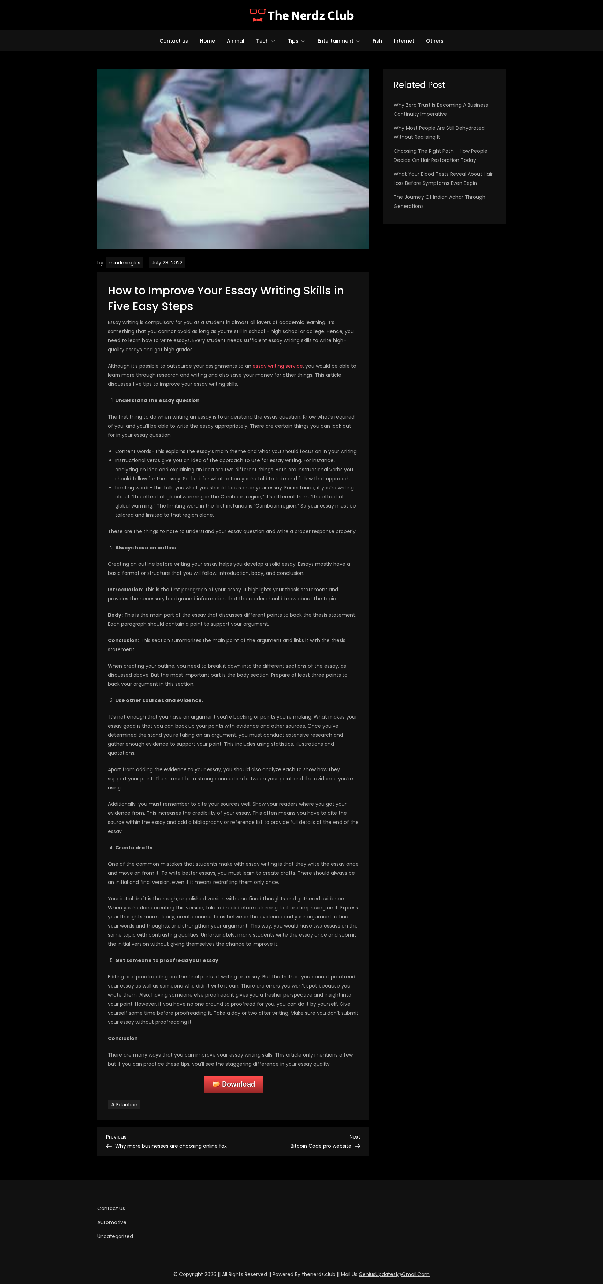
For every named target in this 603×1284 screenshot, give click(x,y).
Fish (377, 40)
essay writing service (278, 365)
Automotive (111, 1222)
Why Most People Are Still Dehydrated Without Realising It (439, 133)
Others (435, 40)
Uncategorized (115, 1236)
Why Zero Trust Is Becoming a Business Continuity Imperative (441, 110)
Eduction (126, 1104)
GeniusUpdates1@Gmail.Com (394, 1274)
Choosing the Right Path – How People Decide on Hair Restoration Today (440, 156)
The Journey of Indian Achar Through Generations (439, 202)
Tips (293, 40)
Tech (262, 40)
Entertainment (335, 40)
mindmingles (124, 262)
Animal (235, 40)
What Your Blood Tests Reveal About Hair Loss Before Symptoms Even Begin (443, 179)
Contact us (173, 40)
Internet (404, 40)
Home (207, 40)
